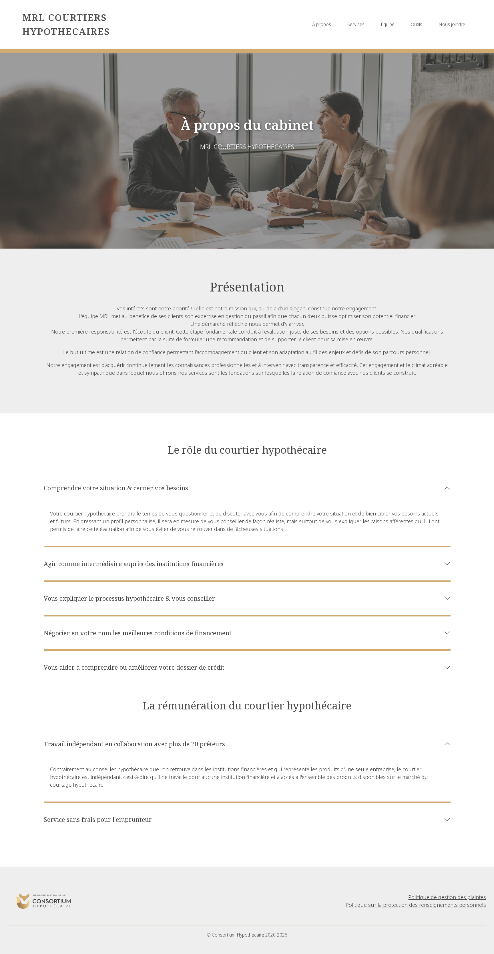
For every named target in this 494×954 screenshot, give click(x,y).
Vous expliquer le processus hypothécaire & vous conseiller (129, 598)
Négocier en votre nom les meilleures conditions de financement (138, 633)
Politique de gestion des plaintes (447, 897)
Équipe (388, 24)
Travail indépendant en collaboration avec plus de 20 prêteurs (134, 744)
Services (355, 24)
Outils (416, 24)
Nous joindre (452, 24)
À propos (321, 24)
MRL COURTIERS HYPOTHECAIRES (66, 24)
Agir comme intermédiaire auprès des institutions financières (134, 564)
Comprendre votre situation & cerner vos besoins (116, 488)
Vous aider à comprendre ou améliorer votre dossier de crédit (134, 667)
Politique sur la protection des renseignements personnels (416, 904)
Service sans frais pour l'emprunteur (98, 819)
